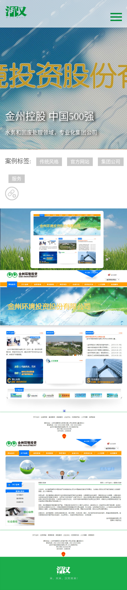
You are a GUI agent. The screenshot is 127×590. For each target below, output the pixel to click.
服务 (16, 178)
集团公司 (110, 161)
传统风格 (49, 161)
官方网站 (79, 161)
